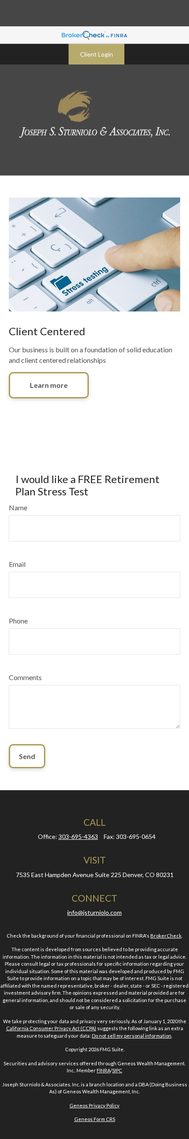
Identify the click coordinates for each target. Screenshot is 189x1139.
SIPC (117, 1070)
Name (18, 507)
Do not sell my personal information (131, 1036)
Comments (25, 677)
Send (27, 756)
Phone (18, 620)
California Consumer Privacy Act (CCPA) (51, 1028)
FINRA (103, 1070)
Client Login (96, 54)
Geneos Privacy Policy (94, 1105)
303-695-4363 (78, 836)
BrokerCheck (166, 935)
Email (17, 564)
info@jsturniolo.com (94, 912)
